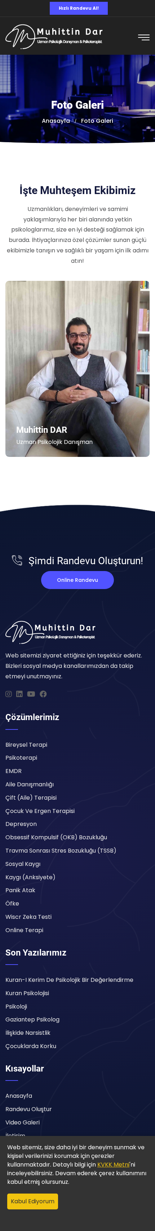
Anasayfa (18, 1096)
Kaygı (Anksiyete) (30, 877)
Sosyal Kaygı (22, 864)
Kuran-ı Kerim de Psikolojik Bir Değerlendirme (69, 980)
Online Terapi (24, 930)
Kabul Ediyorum (32, 1201)
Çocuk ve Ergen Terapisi (40, 811)
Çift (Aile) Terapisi (31, 798)
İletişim (15, 1136)
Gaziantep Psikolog (32, 1019)
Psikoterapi (21, 758)
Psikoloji (16, 1006)
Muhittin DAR (41, 430)
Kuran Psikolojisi (27, 993)
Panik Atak (20, 890)
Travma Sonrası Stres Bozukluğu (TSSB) (60, 850)
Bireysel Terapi (26, 745)
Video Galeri (22, 1122)
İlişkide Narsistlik (27, 1033)
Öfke (12, 903)
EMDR (13, 771)
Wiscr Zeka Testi (28, 917)
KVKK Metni (113, 1164)
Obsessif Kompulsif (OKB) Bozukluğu (56, 837)
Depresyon (21, 824)
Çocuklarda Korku (30, 1046)
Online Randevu (77, 580)
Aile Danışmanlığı (29, 784)
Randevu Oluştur (28, 1109)
